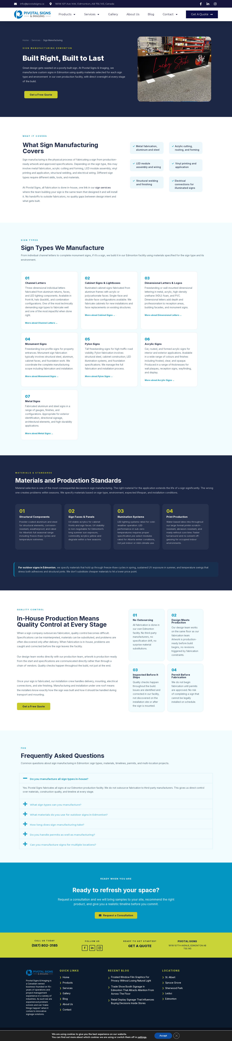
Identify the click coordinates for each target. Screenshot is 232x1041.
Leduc (168, 993)
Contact (168, 14)
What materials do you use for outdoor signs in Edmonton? (69, 814)
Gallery (113, 14)
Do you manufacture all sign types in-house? (59, 779)
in (92, 948)
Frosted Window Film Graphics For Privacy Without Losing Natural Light (131, 979)
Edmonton (170, 998)
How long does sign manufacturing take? (57, 824)
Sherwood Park (174, 988)
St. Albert (170, 977)
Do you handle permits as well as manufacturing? (62, 834)
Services (89, 14)
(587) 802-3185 (45, 945)
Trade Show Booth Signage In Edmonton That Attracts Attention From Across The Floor (132, 990)
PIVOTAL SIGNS (187, 941)
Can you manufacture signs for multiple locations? (63, 844)
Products (65, 14)
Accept (163, 1035)
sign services (103, 187)
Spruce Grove (173, 982)
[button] (116, 778)
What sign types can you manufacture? (55, 804)
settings (142, 1037)
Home (26, 40)
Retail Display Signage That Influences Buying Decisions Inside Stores (132, 1001)
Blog (151, 14)
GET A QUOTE (139, 946)
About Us (133, 14)
